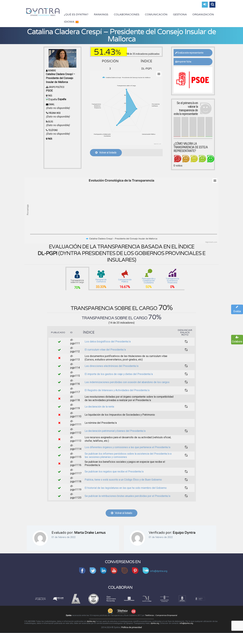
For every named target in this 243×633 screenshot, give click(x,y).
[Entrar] (205, 5)
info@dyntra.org (186, 623)
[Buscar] (212, 5)
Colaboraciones (126, 14)
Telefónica (149, 615)
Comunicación (156, 14)
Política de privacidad (131, 627)
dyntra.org (91, 621)
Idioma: (70, 21)
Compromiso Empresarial (166, 615)
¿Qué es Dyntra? (76, 14)
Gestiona (180, 14)
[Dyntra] (42, 11)
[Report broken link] (186, 342)
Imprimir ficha (184, 61)
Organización (203, 14)
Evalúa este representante (190, 52)
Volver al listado (106, 152)
